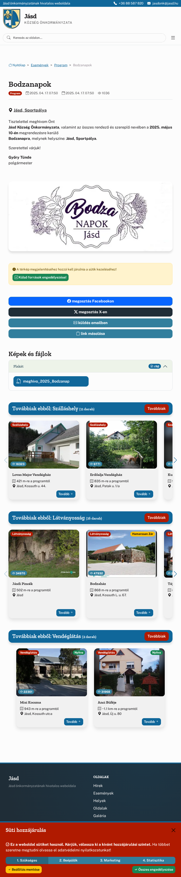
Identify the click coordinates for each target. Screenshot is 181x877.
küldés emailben (92, 323)
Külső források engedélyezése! (42, 277)
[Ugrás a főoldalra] (12, 19)
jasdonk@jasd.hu (165, 3)
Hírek (98, 785)
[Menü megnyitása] (173, 38)
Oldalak (100, 808)
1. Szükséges (27, 860)
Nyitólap (18, 65)
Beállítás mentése (25, 869)
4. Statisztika (153, 860)
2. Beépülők (68, 860)
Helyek (99, 801)
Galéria (99, 816)
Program (60, 65)
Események (40, 65)
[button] (175, 460)
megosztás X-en (92, 312)
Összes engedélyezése (155, 869)
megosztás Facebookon (92, 301)
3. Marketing (110, 860)
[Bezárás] (173, 830)
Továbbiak (157, 408)
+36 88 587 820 (131, 3)
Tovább (64, 494)
